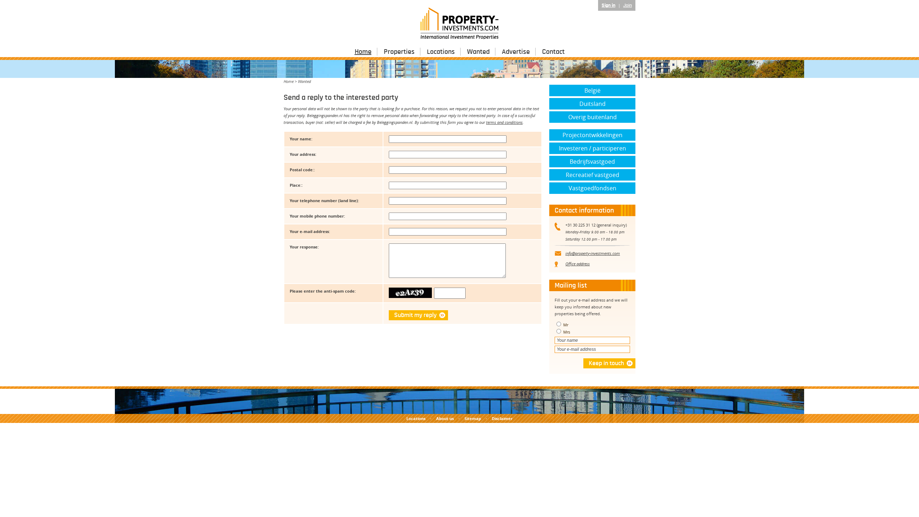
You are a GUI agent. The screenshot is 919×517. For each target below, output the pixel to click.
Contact (553, 51)
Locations (441, 51)
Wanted (478, 51)
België (592, 90)
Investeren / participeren (592, 148)
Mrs (566, 332)
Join (627, 5)
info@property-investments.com (592, 253)
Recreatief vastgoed (592, 175)
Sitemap (473, 418)
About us (445, 418)
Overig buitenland (592, 117)
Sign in (608, 5)
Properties (399, 51)
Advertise (516, 51)
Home (363, 51)
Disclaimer (502, 418)
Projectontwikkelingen (592, 135)
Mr (565, 324)
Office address (577, 263)
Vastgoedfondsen (592, 188)
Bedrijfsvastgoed (592, 162)
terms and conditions (504, 122)
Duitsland (592, 104)
